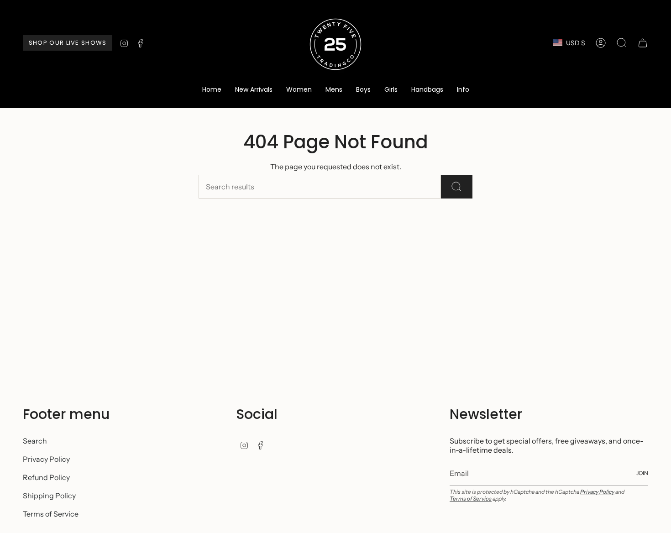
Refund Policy (46, 477)
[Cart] (642, 43)
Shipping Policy (49, 495)
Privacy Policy (46, 459)
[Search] (456, 187)
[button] (299, 90)
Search (35, 440)
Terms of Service (51, 513)
